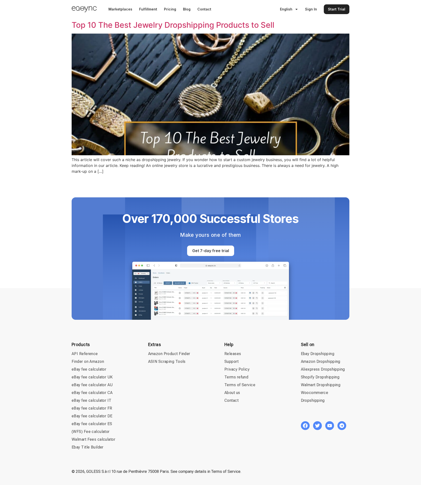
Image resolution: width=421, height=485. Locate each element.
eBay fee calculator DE (92, 416)
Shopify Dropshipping (320, 377)
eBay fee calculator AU (92, 385)
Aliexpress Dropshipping (323, 369)
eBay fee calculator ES (92, 423)
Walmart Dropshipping (321, 385)
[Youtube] (329, 425)
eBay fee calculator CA (92, 392)
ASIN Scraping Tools (167, 361)
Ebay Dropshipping (317, 353)
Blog (187, 9)
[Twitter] (317, 425)
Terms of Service (239, 385)
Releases (232, 353)
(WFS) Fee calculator (91, 431)
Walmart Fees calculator (93, 439)
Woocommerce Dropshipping (314, 396)
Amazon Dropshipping (320, 361)
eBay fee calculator (89, 369)
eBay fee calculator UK (92, 377)
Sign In (311, 9)
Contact (204, 9)
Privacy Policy (236, 369)
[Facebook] (305, 425)
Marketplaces (120, 9)
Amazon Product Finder (169, 353)
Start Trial (336, 9)
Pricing (170, 9)
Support (231, 361)
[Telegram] (341, 425)
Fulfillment (148, 9)
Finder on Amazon (88, 361)
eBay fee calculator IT (92, 400)
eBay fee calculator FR (92, 408)
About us (232, 392)
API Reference (85, 353)
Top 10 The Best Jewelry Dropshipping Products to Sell (173, 25)
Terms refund (236, 377)
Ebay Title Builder (88, 447)
